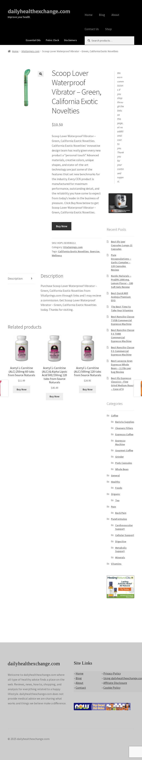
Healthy (115, 481)
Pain (113, 506)
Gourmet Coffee (124, 450)
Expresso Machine (120, 442)
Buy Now (61, 226)
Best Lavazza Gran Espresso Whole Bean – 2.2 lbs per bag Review (121, 366)
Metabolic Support (121, 549)
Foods (118, 487)
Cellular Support (124, 535)
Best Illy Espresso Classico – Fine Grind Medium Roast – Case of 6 (122, 383)
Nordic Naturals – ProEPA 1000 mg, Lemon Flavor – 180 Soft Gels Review (122, 281)
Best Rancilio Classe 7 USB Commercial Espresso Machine (122, 320)
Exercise (94, 251)
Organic (115, 494)
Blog (102, 15)
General (115, 475)
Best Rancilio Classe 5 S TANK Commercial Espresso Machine (122, 335)
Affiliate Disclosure (115, 683)
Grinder (119, 456)
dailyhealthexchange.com (39, 11)
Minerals (120, 557)
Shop (108, 29)
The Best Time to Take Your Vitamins (122, 308)
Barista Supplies (124, 421)
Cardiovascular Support (124, 527)
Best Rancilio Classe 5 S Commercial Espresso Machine (122, 351)
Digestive (120, 541)
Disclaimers (70, 40)
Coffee (114, 415)
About (115, 15)
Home (88, 15)
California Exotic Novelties (73, 251)
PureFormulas (119, 519)
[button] (41, 74)
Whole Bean (122, 469)
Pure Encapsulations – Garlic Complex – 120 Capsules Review (121, 262)
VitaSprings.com (30, 51)
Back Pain (120, 513)
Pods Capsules (123, 463)
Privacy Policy (112, 673)
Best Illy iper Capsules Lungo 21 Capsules (121, 245)
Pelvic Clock (52, 40)
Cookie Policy (111, 687)
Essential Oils (33, 40)
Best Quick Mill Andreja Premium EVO (121, 297)
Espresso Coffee (124, 434)
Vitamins (116, 563)
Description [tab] (15, 278)
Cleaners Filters (124, 428)
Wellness (57, 255)
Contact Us (92, 29)
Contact (81, 687)
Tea (117, 500)
